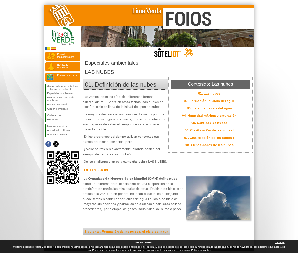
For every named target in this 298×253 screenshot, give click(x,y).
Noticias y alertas (57, 126)
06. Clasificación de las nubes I (209, 130)
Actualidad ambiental (58, 130)
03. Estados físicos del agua (209, 108)
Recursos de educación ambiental (60, 99)
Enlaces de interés (57, 104)
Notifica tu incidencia (62, 66)
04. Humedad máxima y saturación (209, 115)
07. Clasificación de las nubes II (209, 138)
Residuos (52, 119)
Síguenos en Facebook (48, 144)
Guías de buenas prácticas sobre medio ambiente (62, 88)
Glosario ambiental (57, 108)
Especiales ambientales (60, 93)
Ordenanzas (54, 115)
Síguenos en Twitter (56, 144)
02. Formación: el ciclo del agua (209, 101)
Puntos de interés (67, 75)
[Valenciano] (47, 49)
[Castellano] (53, 49)
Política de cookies (201, 250)
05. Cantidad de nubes (209, 123)
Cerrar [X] (280, 242)
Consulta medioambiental (65, 55)
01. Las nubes (209, 93)
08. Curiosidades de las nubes (209, 145)
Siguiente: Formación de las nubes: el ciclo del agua (126, 231)
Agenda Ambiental (57, 134)
